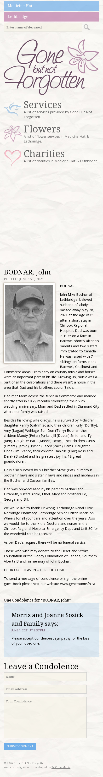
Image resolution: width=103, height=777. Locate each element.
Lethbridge (18, 16)
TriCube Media (61, 767)
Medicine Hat (20, 6)
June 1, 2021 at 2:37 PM (28, 630)
